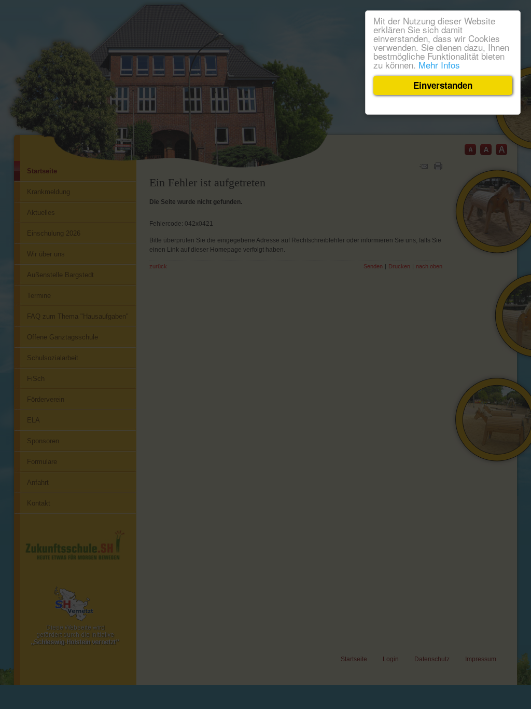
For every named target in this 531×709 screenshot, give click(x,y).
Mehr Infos (439, 64)
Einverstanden (442, 85)
